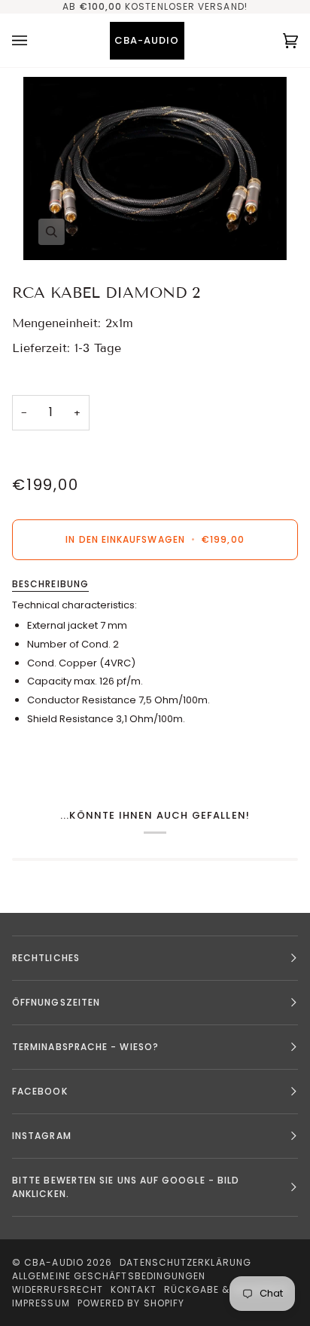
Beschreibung (50, 583)
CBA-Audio (54, 1262)
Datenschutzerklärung (185, 1262)
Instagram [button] (41, 1135)
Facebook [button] (40, 1091)
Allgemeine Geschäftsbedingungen (108, 1275)
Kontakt (134, 1289)
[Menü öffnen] (34, 40)
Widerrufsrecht (57, 1289)
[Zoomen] (155, 168)
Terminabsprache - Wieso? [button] (85, 1046)
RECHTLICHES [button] (46, 957)
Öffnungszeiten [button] (56, 1002)
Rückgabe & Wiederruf (227, 1289)
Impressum (41, 1303)
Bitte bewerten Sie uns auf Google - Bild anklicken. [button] (125, 1187)
